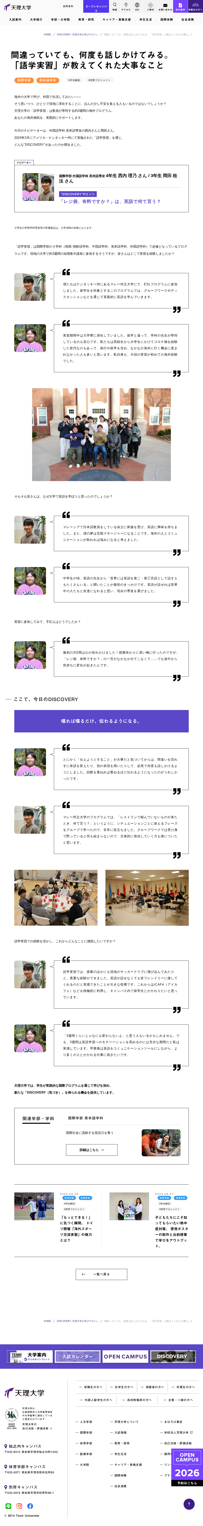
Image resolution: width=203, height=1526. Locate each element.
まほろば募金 (173, 1421)
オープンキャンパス (96, 8)
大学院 (84, 1464)
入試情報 (120, 1432)
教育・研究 (86, 19)
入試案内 (15, 19)
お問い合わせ (165, 10)
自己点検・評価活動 (178, 1443)
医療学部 (86, 1454)
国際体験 (166, 19)
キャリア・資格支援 (116, 19)
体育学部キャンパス (27, 1467)
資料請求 (180, 10)
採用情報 (170, 1454)
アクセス (126, 10)
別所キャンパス (23, 1487)
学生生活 (145, 19)
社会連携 (187, 19)
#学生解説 (74, 80)
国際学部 (24, 80)
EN (137, 10)
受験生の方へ (195, 10)
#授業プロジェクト (99, 80)
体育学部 (86, 1443)
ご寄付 (150, 10)
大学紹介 (36, 19)
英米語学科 (47, 80)
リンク (168, 1464)
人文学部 (86, 1421)
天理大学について (126, 1421)
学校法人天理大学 (176, 1432)
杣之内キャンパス (25, 1446)
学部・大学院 (60, 19)
